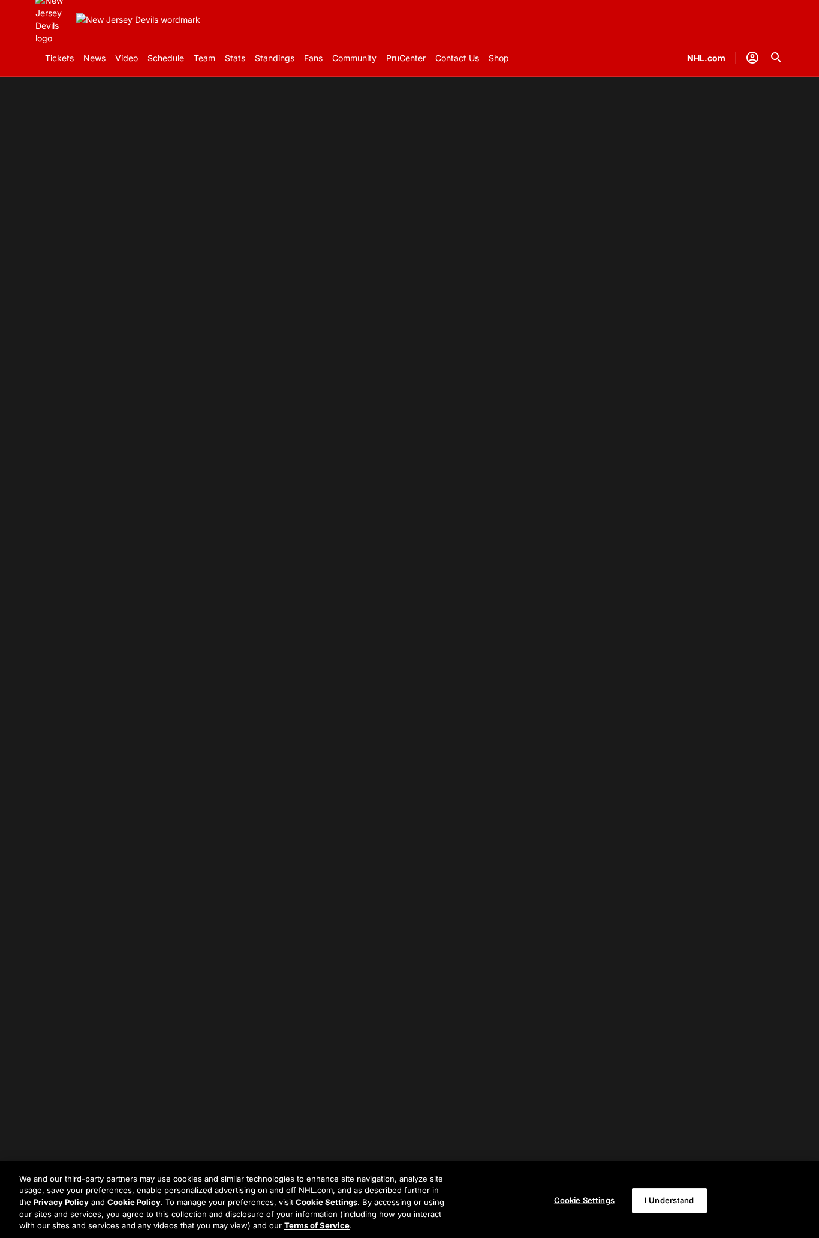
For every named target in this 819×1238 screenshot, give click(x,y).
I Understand (669, 1200)
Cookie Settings (326, 1202)
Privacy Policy (61, 1202)
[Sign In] (752, 57)
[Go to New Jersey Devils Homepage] (138, 19)
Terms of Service (317, 1225)
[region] (409, 1199)
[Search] (776, 57)
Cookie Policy (134, 1202)
